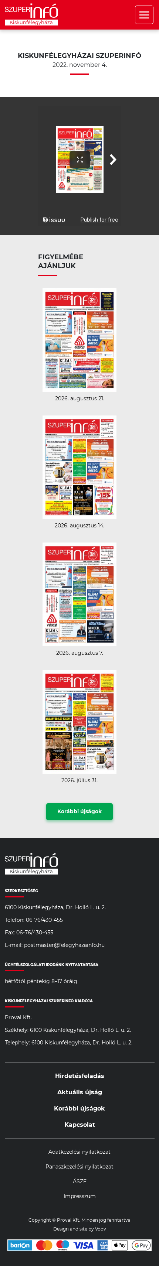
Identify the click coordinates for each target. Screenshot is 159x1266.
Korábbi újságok (79, 811)
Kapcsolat (79, 1125)
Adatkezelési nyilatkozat (79, 1152)
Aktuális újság (79, 1092)
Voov (100, 1229)
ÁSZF (80, 1181)
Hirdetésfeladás (79, 1076)
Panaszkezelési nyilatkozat (79, 1167)
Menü (144, 15)
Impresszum (80, 1196)
